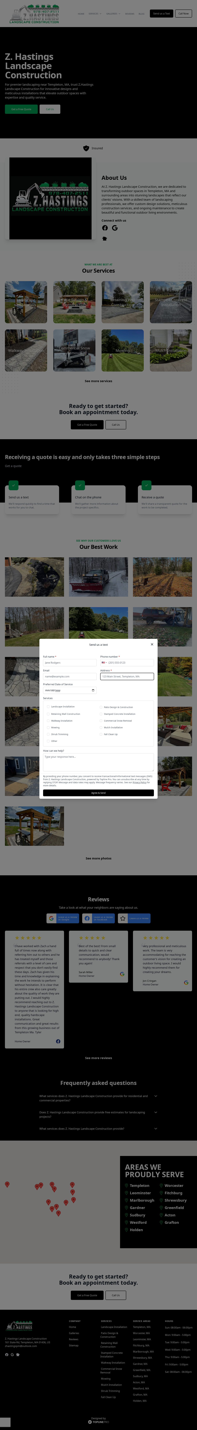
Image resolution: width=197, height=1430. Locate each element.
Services (48, 698)
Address (106, 670)
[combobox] (104, 662)
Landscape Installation (63, 706)
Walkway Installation (61, 720)
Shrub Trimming (59, 734)
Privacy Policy (139, 782)
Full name (49, 656)
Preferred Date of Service (58, 684)
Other (54, 741)
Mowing (55, 727)
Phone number (110, 656)
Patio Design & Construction (118, 707)
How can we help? (53, 750)
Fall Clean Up (111, 734)
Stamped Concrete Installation (119, 713)
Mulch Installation (113, 727)
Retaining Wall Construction (65, 713)
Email (46, 670)
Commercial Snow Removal (118, 720)
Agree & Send (98, 792)
